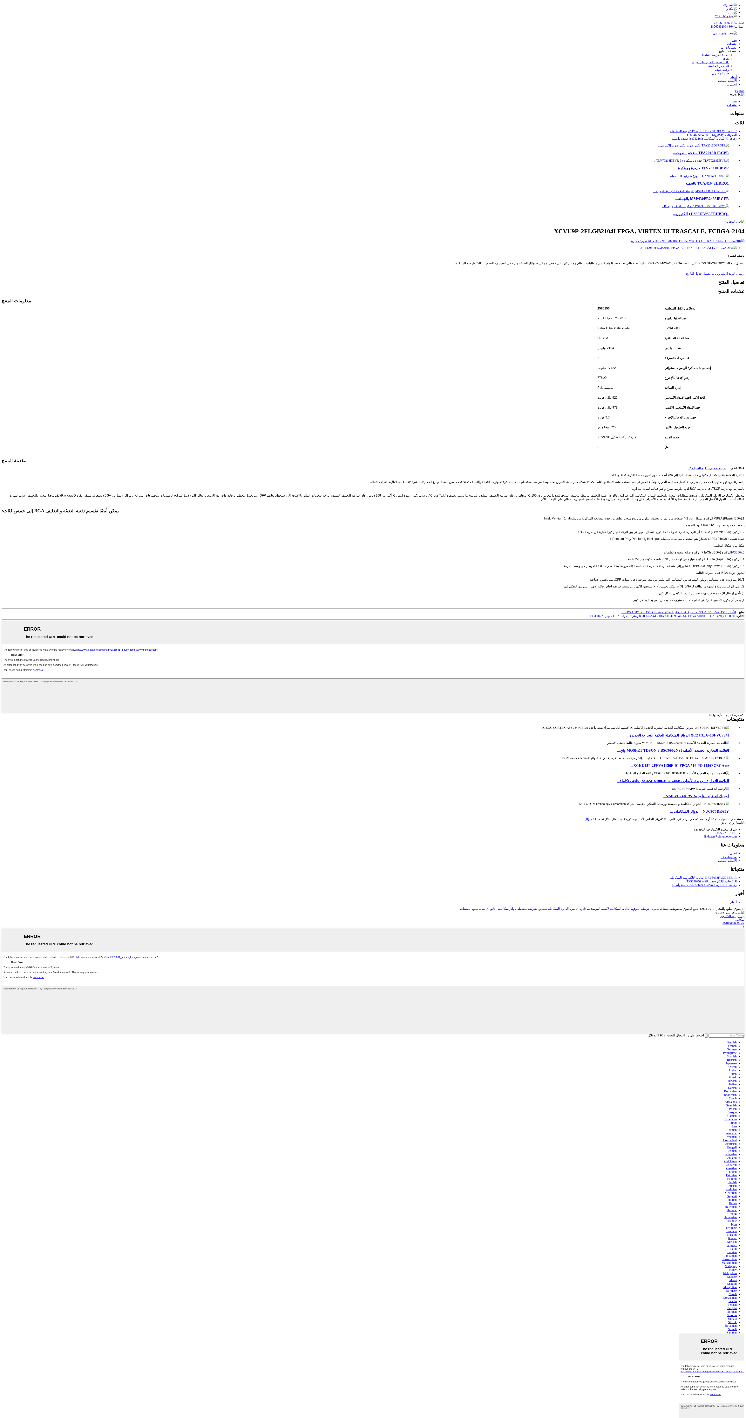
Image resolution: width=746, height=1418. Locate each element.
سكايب (739, 919)
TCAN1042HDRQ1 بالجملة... (705, 183)
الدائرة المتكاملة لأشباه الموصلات (609, 908)
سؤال (588, 819)
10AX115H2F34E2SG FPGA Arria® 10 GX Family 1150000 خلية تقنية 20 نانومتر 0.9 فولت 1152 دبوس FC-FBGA (663, 616)
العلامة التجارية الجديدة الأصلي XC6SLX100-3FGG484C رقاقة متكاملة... (673, 781)
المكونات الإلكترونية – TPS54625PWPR (712, 135)
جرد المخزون (720, 73)
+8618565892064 (733, 923)
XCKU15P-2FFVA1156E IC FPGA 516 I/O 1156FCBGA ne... (679, 765)
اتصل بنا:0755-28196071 (729, 22)
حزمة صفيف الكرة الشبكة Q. (707, 468)
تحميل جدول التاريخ (698, 273)
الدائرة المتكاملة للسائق (553, 908)
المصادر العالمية (718, 66)
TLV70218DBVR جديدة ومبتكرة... (702, 168)
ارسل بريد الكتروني (732, 916)
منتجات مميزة (660, 908)
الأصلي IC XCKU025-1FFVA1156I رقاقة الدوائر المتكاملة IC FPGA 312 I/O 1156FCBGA (678, 612)
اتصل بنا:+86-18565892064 (727, 26)
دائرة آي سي (578, 908)
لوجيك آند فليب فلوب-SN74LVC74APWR (696, 796)
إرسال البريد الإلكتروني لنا (727, 273)
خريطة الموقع (641, 908)
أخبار (733, 77)
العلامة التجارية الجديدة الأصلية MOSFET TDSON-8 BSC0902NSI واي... (673, 750)
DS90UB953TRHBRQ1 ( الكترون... (701, 214)
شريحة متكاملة (527, 908)
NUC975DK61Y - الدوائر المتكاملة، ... (699, 811)
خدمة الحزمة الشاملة (715, 55)
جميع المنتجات (469, 908)
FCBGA (736, 552)
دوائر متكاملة (507, 908)
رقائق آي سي (488, 908)
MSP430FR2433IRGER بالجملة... (702, 199)
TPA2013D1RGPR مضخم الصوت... (701, 153)
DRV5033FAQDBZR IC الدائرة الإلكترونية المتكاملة (703, 131)
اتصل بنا (732, 84)
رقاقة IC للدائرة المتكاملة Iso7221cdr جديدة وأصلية (704, 138)
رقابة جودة (722, 69)
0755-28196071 (727, 833)
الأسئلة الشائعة (727, 80)
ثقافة (725, 58)
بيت (734, 40)
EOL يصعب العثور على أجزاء (710, 62)
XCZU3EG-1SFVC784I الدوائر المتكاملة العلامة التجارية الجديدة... (678, 735)
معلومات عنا (729, 47)
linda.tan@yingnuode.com (720, 836)
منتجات (732, 43)
